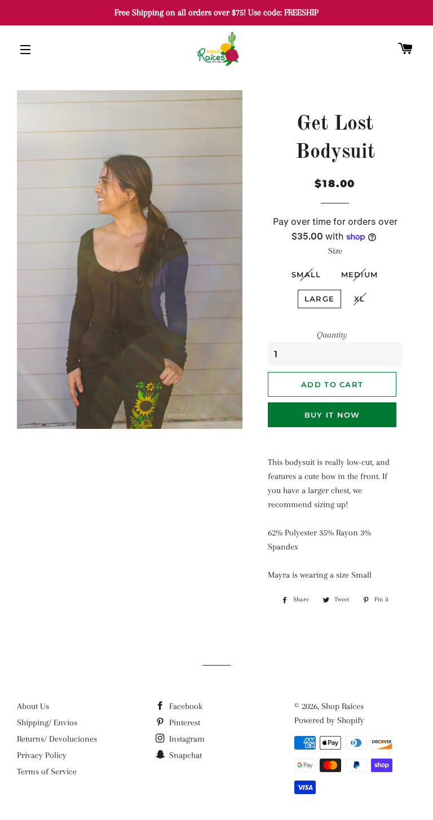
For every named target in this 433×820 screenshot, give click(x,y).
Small (306, 274)
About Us (33, 706)
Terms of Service (47, 771)
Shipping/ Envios (47, 722)
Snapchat (184, 755)
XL (359, 298)
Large (319, 298)
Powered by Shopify (329, 720)
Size (335, 251)
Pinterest (183, 722)
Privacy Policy (42, 755)
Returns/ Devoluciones (57, 739)
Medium (359, 274)
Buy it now (332, 414)
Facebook (184, 706)
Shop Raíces (342, 706)
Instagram (186, 739)
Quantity (332, 335)
